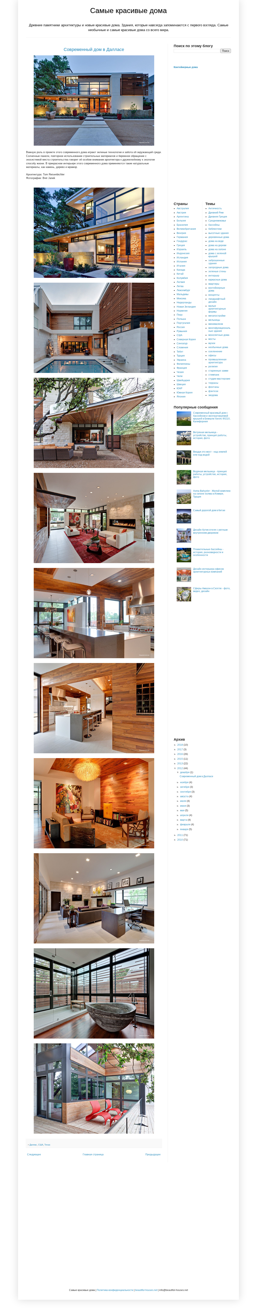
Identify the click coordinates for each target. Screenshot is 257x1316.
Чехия (180, 372)
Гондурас (182, 241)
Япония (181, 396)
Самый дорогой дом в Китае (209, 510)
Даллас (33, 1144)
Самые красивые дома (128, 10)
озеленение (215, 351)
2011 (180, 835)
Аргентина (183, 216)
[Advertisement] (202, 135)
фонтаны (213, 387)
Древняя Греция (217, 216)
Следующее (34, 1154)
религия (213, 366)
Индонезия (183, 253)
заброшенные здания (216, 262)
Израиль (182, 249)
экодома (213, 395)
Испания (182, 261)
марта (184, 819)
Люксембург (183, 290)
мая (182, 810)
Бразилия (182, 224)
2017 (180, 749)
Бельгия (181, 220)
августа (184, 796)
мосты (212, 339)
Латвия (181, 282)
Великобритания (186, 228)
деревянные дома (218, 237)
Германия (182, 237)
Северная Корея (186, 339)
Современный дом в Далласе (94, 49)
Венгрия (181, 233)
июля (183, 801)
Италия (181, 265)
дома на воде (216, 241)
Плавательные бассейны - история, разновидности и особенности (208, 552)
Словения (182, 347)
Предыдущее (153, 1154)
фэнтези (213, 391)
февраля (185, 824)
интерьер (213, 275)
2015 (180, 759)
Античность (215, 208)
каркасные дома (217, 279)
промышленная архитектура (217, 361)
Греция (181, 245)
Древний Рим (215, 212)
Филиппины (183, 364)
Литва (180, 286)
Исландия (182, 257)
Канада (181, 269)
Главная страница (93, 1154)
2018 (180, 744)
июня (183, 805)
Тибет (180, 351)
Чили (180, 376)
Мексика (181, 298)
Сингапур (182, 343)
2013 (180, 763)
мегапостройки (216, 315)
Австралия (183, 208)
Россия (181, 327)
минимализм (215, 324)
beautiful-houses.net (146, 1290)
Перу (180, 314)
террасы (213, 383)
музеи (211, 343)
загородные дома (218, 267)
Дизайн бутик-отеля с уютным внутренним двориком (210, 531)
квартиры (213, 283)
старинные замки (218, 370)
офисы (212, 355)
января (184, 829)
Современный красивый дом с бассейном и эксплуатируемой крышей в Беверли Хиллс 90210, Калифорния (211, 417)
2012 (180, 768)
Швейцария (183, 380)
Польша (181, 319)
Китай (180, 273)
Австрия (181, 212)
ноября (184, 782)
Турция (181, 355)
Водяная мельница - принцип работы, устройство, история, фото (210, 474)
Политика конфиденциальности (115, 1290)
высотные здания (218, 233)
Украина (181, 359)
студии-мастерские (219, 378)
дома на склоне (217, 249)
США (40, 1144)
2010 (180, 839)
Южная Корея (185, 392)
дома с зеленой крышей (217, 255)
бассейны (214, 224)
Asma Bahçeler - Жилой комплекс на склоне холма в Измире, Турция (212, 493)
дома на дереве (217, 245)
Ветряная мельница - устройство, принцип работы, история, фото (210, 435)
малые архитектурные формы (217, 309)
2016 (180, 754)
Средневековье (217, 220)
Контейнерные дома (186, 67)
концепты (213, 294)
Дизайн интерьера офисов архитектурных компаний (208, 570)
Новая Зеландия (186, 306)
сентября (186, 791)
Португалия (183, 323)
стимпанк (213, 374)
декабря (185, 772)
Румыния (182, 331)
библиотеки (215, 228)
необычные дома (218, 347)
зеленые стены (217, 271)
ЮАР (179, 388)
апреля (184, 815)
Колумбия (182, 278)
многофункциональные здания (219, 329)
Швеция (181, 384)
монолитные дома (218, 335)
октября (185, 787)
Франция (182, 368)
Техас (47, 1144)
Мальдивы (183, 294)
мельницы (214, 320)
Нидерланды (184, 302)
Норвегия (182, 310)
